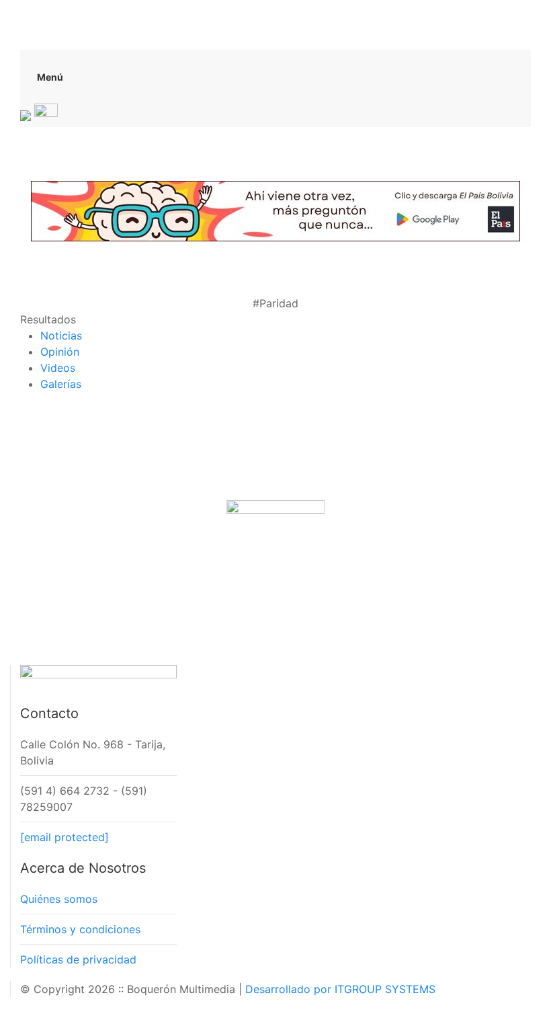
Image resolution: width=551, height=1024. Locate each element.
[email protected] (64, 837)
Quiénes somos (58, 899)
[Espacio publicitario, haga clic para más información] (275, 209)
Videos (57, 368)
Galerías (60, 384)
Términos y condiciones (80, 929)
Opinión (59, 351)
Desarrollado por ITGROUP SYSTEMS (340, 989)
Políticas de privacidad (78, 959)
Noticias (61, 335)
